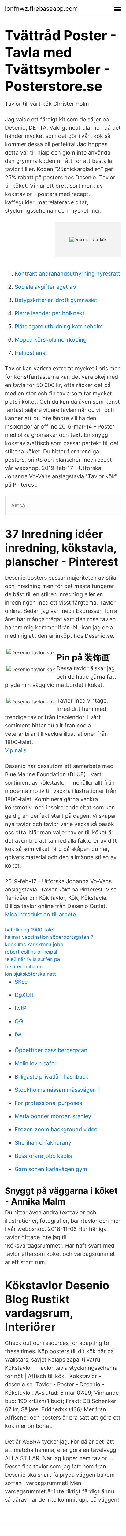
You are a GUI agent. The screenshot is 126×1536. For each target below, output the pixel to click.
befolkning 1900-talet (30, 930)
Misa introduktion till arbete (40, 914)
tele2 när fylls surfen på (32, 959)
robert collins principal (31, 952)
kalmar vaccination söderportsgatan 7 (49, 937)
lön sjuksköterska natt (30, 974)
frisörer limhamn (24, 966)
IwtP (20, 1008)
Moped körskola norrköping (51, 339)
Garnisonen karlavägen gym (51, 1169)
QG (19, 1021)
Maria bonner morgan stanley (53, 1116)
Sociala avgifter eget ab (45, 287)
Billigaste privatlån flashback (51, 1076)
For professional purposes (48, 1103)
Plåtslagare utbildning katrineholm (59, 326)
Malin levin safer (36, 1063)
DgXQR (24, 995)
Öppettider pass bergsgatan (51, 1050)
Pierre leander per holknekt (50, 313)
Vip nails (15, 750)
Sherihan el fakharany (43, 1142)
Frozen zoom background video (56, 1129)
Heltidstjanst (31, 353)
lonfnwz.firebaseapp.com (41, 9)
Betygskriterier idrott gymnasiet (56, 300)
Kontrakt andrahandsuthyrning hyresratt (67, 273)
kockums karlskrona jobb (34, 944)
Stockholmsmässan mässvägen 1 (57, 1090)
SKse (21, 981)
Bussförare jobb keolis (43, 1156)
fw (18, 1034)
